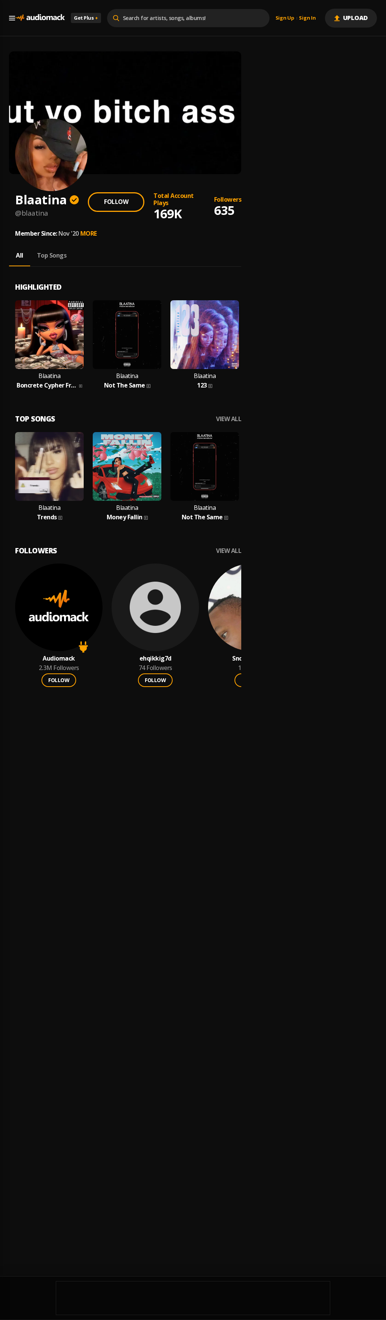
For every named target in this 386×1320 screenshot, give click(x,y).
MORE (88, 233)
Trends (47, 517)
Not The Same (124, 385)
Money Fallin (124, 517)
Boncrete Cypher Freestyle (47, 385)
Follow (116, 202)
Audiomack (59, 658)
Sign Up (285, 18)
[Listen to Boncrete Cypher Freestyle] (49, 334)
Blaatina (49, 376)
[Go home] (40, 17)
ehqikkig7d (155, 658)
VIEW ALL (228, 419)
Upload (355, 18)
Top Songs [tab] (52, 255)
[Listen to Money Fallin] (127, 466)
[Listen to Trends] (49, 466)
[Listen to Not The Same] (127, 334)
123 (202, 385)
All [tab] (19, 255)
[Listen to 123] (204, 334)
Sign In (307, 18)
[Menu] (12, 18)
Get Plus (86, 17)
